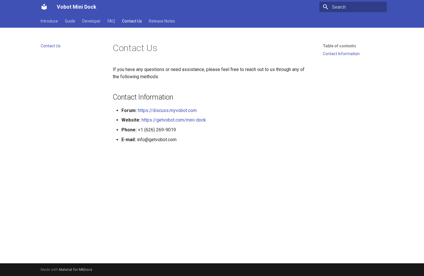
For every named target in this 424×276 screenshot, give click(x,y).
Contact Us (132, 21)
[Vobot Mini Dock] (44, 7)
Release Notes (162, 21)
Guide (70, 21)
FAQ (111, 21)
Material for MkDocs (75, 269)
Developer (91, 21)
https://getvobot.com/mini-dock (174, 120)
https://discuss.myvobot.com (167, 110)
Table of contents (339, 46)
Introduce (49, 21)
